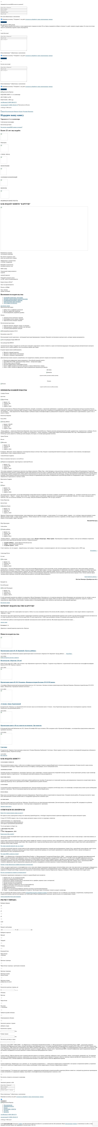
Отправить (3, 1101)
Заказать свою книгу (6, 806)
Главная (3, 111)
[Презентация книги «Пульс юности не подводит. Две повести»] (6, 722)
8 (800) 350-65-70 (9, 105)
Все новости (4, 755)
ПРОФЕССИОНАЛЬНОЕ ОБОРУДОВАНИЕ (16, 299)
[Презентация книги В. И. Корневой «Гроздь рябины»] (6, 647)
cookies (20, 1123)
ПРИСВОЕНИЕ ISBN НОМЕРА (12, 301)
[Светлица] (6, 744)
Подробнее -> (93, 550)
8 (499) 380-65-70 (8, 102)
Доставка (25, 111)
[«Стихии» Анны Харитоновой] (6, 701)
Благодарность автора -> (91, 576)
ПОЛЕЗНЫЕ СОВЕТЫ (10, 1109)
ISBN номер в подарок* (16, 127)
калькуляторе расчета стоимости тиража (36, 892)
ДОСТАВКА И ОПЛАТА (10, 303)
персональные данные (71, 1123)
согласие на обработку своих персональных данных (39, 19)
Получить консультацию (14, 896)
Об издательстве (9, 111)
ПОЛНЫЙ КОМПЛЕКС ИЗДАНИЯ (13, 297)
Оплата (21, 111)
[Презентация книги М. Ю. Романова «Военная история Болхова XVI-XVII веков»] (6, 679)
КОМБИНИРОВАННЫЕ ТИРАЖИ (13, 300)
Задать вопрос (4, 896)
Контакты (30, 111)
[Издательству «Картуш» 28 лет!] (10, 657)
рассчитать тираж (5, 305)
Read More (69, 653)
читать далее (4, 622)
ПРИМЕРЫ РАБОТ (9, 1106)
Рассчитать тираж (5, 127)
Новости (16, 111)
